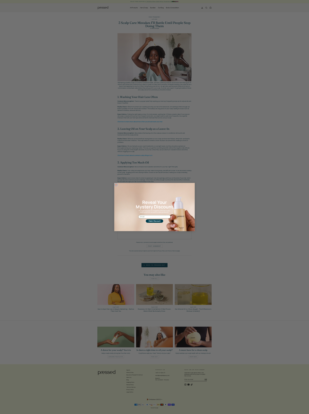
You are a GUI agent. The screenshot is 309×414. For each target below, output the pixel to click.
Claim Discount (155, 221)
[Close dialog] (116, 184)
